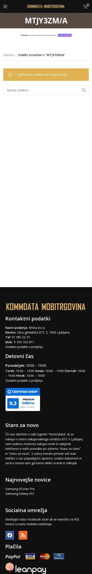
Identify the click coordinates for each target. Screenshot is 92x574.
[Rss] (23, 535)
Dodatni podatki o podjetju (24, 347)
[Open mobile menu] (5, 6)
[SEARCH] (84, 90)
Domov (8, 55)
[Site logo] (46, 6)
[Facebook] (9, 535)
